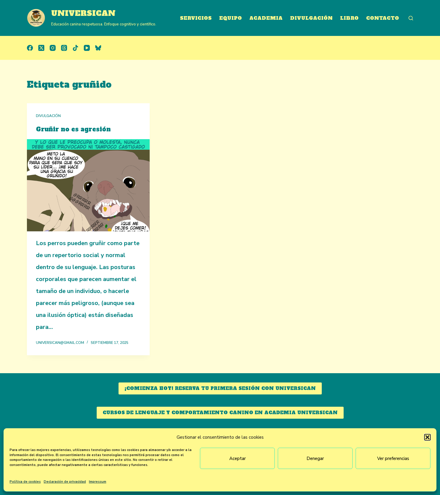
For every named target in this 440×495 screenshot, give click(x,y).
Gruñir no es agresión (73, 129)
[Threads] (64, 48)
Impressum (97, 481)
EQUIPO (230, 18)
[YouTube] (87, 48)
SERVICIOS (196, 18)
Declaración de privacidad (65, 481)
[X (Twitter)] (41, 48)
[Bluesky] (98, 48)
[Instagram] (53, 48)
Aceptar (237, 458)
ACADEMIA (266, 18)
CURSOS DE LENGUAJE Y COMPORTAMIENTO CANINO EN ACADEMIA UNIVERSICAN (220, 412)
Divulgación (48, 115)
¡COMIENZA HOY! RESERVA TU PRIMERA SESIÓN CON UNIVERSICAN (220, 388)
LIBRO (349, 18)
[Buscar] (411, 18)
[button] (427, 437)
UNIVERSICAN (83, 13)
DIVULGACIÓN (311, 18)
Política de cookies (25, 481)
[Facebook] (30, 48)
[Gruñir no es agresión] (88, 185)
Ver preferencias (393, 458)
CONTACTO (382, 18)
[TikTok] (75, 48)
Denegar (315, 458)
